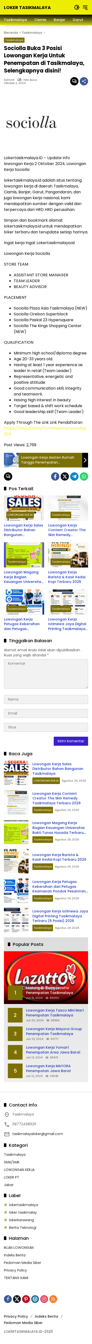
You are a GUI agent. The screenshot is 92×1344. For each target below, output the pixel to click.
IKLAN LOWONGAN (19, 1247)
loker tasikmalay (23, 1212)
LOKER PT (11, 1177)
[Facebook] (55, 476)
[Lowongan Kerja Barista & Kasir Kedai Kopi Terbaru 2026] (68, 555)
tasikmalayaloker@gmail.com (37, 1133)
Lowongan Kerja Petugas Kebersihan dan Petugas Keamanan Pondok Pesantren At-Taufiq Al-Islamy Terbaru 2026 (22, 624)
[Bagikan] (84, 81)
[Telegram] (74, 476)
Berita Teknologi (22, 1227)
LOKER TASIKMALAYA (27, 7)
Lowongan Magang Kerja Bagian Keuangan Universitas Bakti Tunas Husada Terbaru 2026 (23, 577)
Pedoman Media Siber (22, 1262)
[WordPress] (35, 1299)
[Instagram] (44, 1299)
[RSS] (53, 1299)
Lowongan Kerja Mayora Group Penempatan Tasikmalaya (54, 1031)
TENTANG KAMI (16, 1277)
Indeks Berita (15, 1255)
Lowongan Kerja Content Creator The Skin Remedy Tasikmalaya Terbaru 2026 (67, 530)
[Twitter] (65, 476)
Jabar (8, 1184)
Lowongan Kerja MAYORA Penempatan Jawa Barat (48, 1068)
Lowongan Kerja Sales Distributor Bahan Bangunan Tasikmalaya (23, 530)
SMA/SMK (12, 1162)
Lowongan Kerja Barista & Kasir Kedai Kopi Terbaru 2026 (66, 577)
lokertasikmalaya (23, 1204)
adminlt (9, 80)
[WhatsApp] (84, 476)
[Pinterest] (26, 1299)
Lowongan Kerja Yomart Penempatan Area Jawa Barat (53, 1050)
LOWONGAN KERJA (20, 515)
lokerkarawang (21, 1220)
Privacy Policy (15, 1270)
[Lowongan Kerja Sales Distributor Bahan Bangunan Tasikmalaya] (24, 508)
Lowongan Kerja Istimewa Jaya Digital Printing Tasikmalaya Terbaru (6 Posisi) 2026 (67, 624)
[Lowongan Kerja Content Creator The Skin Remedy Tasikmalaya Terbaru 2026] (68, 508)
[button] (77, 7)
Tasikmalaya (14, 40)
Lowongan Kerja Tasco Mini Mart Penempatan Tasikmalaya (55, 1013)
